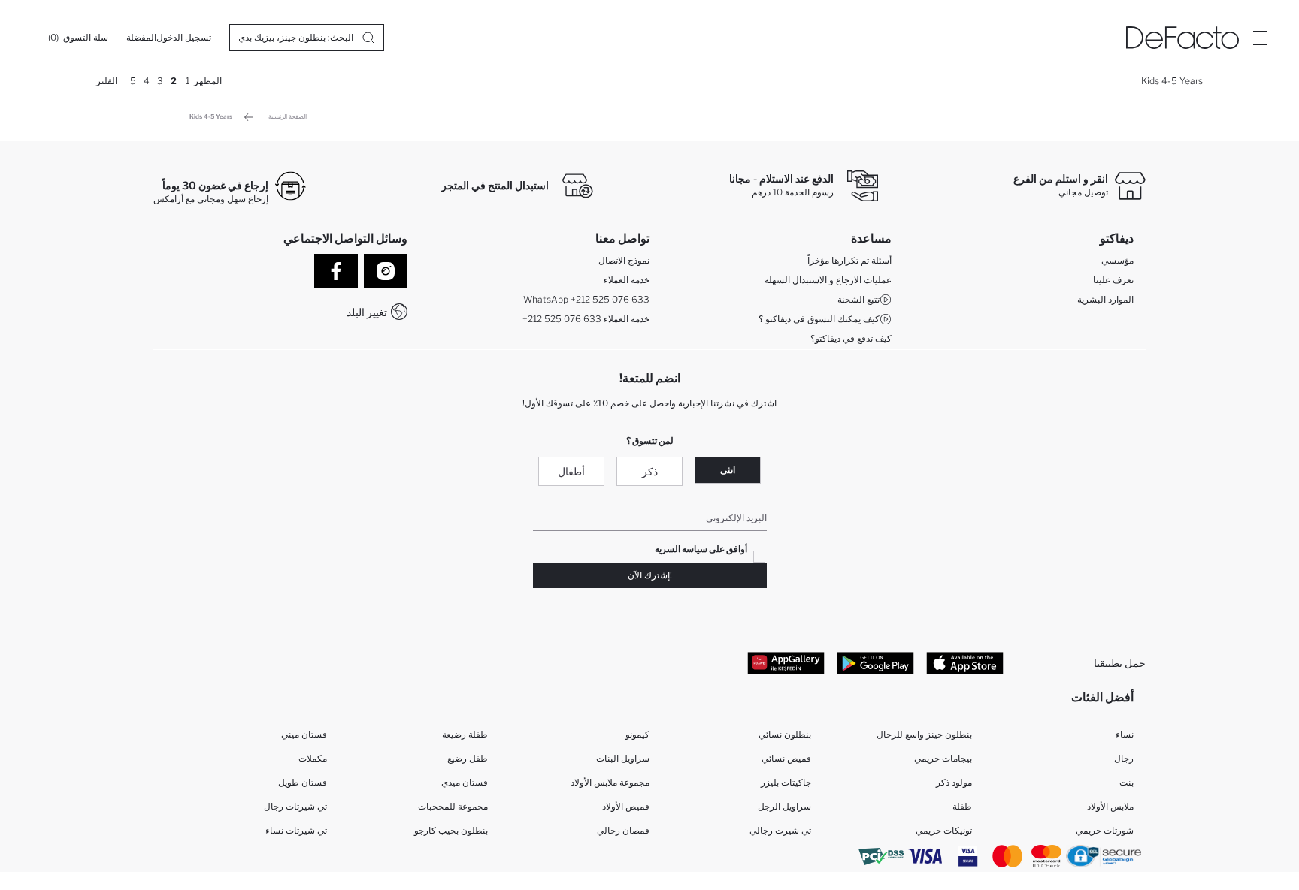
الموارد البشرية (1105, 299)
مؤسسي (1117, 260)
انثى (727, 469)
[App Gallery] (786, 662)
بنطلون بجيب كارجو (451, 830)
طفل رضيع (467, 758)
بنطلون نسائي (785, 734)
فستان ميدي (464, 782)
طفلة (962, 806)
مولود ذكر (954, 782)
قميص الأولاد (626, 806)
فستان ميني (304, 734)
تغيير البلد (367, 312)
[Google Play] (875, 662)
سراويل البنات (623, 758)
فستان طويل (302, 782)
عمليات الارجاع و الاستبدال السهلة (828, 279)
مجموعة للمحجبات (453, 806)
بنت (1126, 782)
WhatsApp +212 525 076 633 (586, 299)
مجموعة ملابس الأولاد (610, 782)
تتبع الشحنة (858, 299)
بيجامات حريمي (943, 758)
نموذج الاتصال (624, 260)
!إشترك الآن (650, 575)
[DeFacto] (1182, 37)
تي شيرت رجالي (780, 830)
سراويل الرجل (784, 806)
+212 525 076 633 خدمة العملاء (586, 318)
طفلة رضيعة (465, 734)
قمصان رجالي (623, 830)
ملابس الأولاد (1110, 806)
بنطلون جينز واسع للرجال (924, 734)
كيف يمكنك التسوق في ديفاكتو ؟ (819, 318)
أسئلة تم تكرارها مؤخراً (849, 260)
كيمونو (637, 734)
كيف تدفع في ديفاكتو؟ (851, 338)
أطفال (571, 471)
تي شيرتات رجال (295, 806)
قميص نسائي (786, 758)
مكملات (312, 758)
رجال (1124, 758)
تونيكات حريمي (944, 830)
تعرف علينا (1113, 279)
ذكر (650, 471)
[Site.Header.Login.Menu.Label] (1260, 38)
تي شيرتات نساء (296, 830)
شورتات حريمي (1105, 830)
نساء (1125, 734)
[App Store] (965, 662)
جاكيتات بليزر (786, 782)
